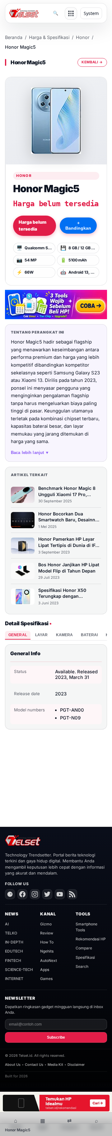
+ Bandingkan (78, 226)
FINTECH (13, 960)
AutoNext (48, 960)
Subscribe (56, 1037)
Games (46, 978)
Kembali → (92, 62)
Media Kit (55, 1064)
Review (46, 933)
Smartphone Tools (86, 927)
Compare (84, 948)
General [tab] (17, 635)
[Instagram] (35, 894)
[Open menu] (71, 13)
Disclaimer (76, 1064)
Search (82, 966)
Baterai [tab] (89, 635)
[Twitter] (47, 894)
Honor (82, 37)
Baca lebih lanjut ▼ (30, 452)
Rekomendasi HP (91, 939)
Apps (44, 969)
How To (47, 942)
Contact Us (34, 1064)
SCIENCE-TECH (19, 969)
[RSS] (72, 894)
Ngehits (47, 951)
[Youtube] (60, 894)
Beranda (13, 37)
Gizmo (46, 924)
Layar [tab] (41, 635)
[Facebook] (22, 894)
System (91, 13)
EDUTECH (14, 951)
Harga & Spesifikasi (49, 37)
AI (7, 924)
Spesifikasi (85, 957)
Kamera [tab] (64, 635)
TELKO (11, 933)
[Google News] (10, 894)
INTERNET (14, 978)
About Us (13, 1064)
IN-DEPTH (14, 942)
